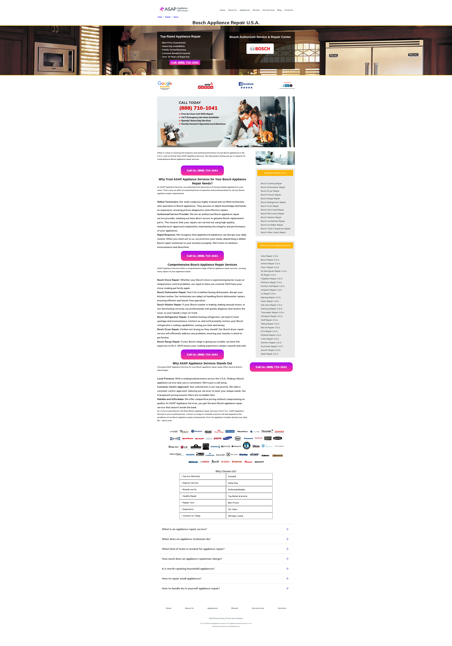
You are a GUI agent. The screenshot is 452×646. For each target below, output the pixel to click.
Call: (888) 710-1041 (185, 62)
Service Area (268, 10)
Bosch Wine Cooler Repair (273, 232)
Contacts (289, 10)
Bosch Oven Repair (270, 206)
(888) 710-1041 (198, 108)
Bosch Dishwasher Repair (273, 187)
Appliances (245, 10)
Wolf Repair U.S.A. (269, 320)
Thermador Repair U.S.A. (272, 312)
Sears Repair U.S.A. (270, 301)
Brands (256, 10)
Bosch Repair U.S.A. (270, 259)
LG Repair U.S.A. (268, 293)
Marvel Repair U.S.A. (270, 327)
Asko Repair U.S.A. (270, 256)
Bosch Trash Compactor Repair (276, 228)
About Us (232, 10)
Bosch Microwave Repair (272, 213)
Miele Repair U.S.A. (270, 354)
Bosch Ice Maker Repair (272, 225)
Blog (279, 10)
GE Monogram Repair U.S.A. (274, 271)
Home (222, 10)
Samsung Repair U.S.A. (272, 308)
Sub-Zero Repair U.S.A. (272, 305)
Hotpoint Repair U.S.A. (271, 290)
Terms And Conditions (234, 618)
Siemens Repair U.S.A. (271, 342)
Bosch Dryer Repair (270, 191)
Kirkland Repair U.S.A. (271, 335)
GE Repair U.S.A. (268, 275)
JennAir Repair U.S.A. (271, 350)
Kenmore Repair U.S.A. (271, 282)
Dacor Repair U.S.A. (270, 267)
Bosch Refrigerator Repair (273, 202)
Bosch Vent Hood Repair (272, 210)
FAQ (210, 618)
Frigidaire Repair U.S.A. (272, 278)
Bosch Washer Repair (271, 217)
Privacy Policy (219, 618)
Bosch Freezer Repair (271, 194)
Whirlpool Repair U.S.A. (272, 316)
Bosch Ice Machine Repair (273, 221)
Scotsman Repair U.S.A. (272, 346)
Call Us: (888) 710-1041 (202, 170)
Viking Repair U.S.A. (270, 323)
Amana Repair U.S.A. (270, 263)
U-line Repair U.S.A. (270, 339)
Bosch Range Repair (270, 198)
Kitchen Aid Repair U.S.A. (273, 286)
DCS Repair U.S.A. (269, 331)
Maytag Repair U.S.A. (271, 297)
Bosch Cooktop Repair (271, 183)
